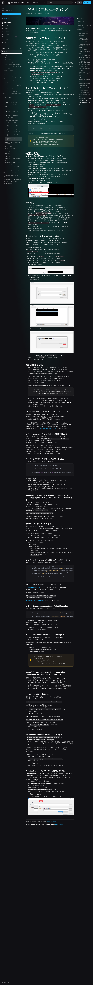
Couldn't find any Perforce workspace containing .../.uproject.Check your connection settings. (84, 89)
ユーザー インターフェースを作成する (12, 85)
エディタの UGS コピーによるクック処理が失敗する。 (84, 51)
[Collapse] (3, 93)
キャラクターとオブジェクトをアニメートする (12, 81)
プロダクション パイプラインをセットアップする (12, 94)
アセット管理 (8, 97)
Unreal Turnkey (9, 100)
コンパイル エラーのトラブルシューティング (84, 26)
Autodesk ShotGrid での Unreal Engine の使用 (12, 163)
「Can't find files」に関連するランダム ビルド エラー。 (84, 46)
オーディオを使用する (9, 88)
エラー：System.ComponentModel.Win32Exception (85, 78)
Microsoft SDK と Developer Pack (35, 600)
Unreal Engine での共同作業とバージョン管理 (13, 143)
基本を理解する (8, 59)
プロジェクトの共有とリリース (11, 170)
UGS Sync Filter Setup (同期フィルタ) (46, 428)
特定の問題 (79, 29)
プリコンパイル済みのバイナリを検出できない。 (84, 32)
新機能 (5, 57)
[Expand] (3, 57)
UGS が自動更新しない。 (85, 42)
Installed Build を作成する (12, 115)
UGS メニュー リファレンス (13, 131)
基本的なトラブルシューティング (84, 22)
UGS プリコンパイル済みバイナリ (14, 134)
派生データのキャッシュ (10, 146)
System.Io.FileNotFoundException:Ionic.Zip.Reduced (85, 98)
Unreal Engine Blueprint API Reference (11, 176)
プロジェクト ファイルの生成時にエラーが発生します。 (85, 74)
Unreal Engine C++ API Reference (12, 179)
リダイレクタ (8, 156)
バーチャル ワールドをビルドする (12, 64)
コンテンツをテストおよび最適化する (12, 167)
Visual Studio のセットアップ (34, 587)
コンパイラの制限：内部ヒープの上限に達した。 (84, 56)
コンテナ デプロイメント (12, 117)
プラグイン (7, 151)
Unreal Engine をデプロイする (12, 109)
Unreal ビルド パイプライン (11, 102)
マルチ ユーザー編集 (10, 148)
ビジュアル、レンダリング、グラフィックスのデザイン (12, 67)
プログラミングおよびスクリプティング (12, 73)
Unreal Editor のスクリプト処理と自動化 (13, 159)
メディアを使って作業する (10, 91)
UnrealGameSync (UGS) (12, 120)
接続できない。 (82, 35)
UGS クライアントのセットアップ (14, 126)
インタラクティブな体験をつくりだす (12, 77)
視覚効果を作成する (9, 70)
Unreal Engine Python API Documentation (10, 182)
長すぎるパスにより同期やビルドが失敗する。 (84, 38)
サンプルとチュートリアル (10, 172)
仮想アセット (8, 153)
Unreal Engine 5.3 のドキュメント (10, 55)
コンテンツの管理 (8, 62)
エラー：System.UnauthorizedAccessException (85, 82)
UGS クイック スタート (12, 122)
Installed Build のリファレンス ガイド (13, 112)
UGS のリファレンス (12, 129)
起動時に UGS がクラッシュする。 (84, 69)
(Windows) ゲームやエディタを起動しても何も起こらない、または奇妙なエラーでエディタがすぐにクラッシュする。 (85, 63)
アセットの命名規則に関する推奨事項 (13, 105)
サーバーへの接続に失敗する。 (84, 95)
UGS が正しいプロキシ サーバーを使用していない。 (84, 102)
